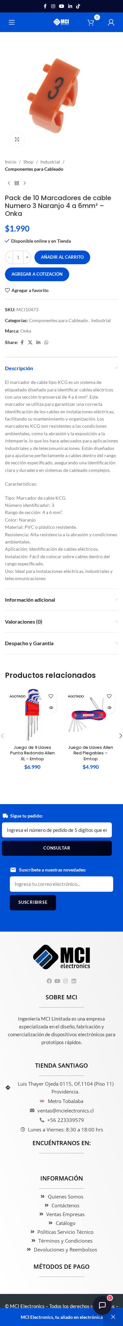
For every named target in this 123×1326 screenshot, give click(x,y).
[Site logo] (61, 22)
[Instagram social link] (53, 6)
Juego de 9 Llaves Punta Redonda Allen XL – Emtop (32, 753)
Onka (25, 331)
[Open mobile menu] (12, 22)
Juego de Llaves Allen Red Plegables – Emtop (90, 753)
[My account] (111, 22)
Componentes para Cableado (34, 169)
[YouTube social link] (61, 6)
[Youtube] (57, 981)
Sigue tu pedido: (26, 815)
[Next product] (25, 183)
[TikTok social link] (78, 6)
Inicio (10, 161)
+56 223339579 (65, 1120)
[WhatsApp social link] (46, 342)
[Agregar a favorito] (51, 696)
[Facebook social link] (45, 6)
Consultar (57, 848)
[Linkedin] (74, 981)
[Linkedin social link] (70, 6)
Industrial (50, 161)
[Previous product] (9, 183)
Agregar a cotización (37, 274)
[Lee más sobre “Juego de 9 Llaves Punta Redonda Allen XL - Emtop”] (51, 708)
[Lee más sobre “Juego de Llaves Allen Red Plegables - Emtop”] (109, 708)
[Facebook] (49, 981)
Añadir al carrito (62, 257)
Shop (28, 161)
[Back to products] (17, 183)
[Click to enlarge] (17, 139)
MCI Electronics (27, 1306)
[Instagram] (66, 981)
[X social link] (30, 342)
